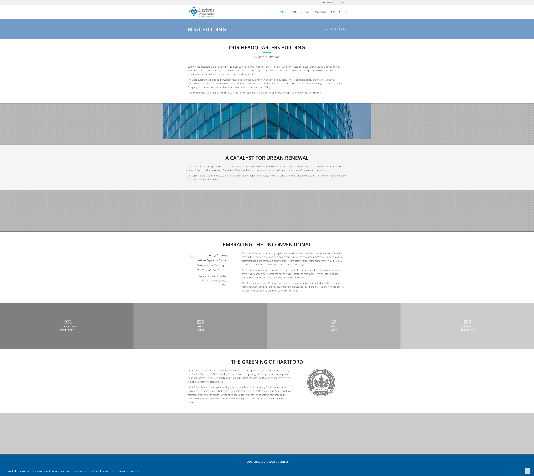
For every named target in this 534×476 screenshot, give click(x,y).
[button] (527, 471)
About (284, 11)
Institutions (301, 11)
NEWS (329, 2)
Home (321, 29)
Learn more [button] (133, 471)
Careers (336, 11)
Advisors (320, 11)
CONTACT (342, 2)
